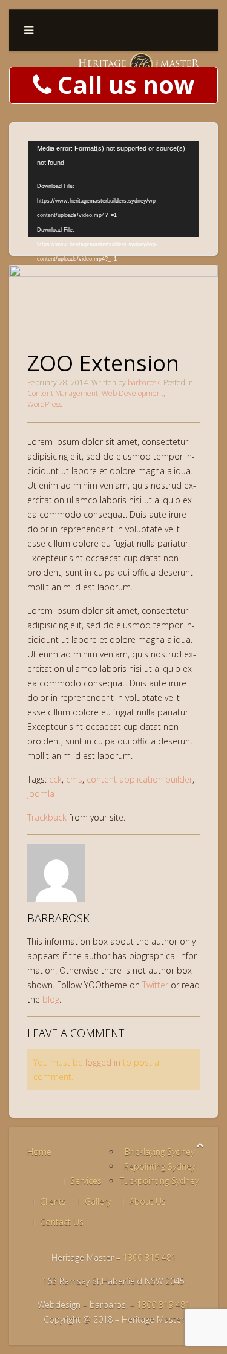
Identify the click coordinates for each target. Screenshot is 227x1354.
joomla (40, 793)
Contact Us (62, 1222)
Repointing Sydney (159, 1166)
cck (55, 779)
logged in (102, 1062)
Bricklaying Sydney (159, 1151)
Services (86, 1180)
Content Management (62, 393)
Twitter (155, 985)
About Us (148, 1201)
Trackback (47, 817)
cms (74, 779)
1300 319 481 (149, 1257)
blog (50, 999)
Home (39, 1151)
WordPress (44, 404)
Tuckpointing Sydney (159, 1180)
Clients (53, 1201)
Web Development (132, 393)
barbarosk (144, 382)
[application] (113, 189)
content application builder (139, 779)
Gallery (98, 1201)
